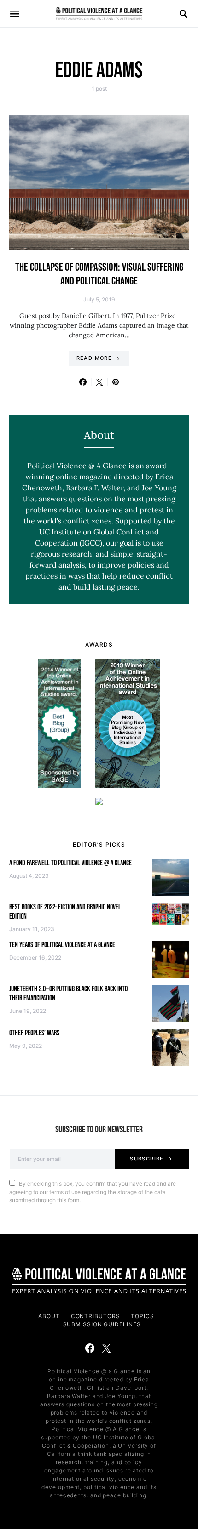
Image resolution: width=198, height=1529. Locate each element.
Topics (142, 1316)
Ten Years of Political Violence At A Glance (62, 945)
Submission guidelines (102, 1324)
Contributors (95, 1316)
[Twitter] (106, 1348)
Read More (94, 358)
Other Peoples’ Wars (34, 1033)
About (49, 1316)
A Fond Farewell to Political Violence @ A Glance (70, 863)
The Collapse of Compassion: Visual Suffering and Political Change (99, 274)
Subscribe (146, 1158)
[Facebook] (89, 1348)
